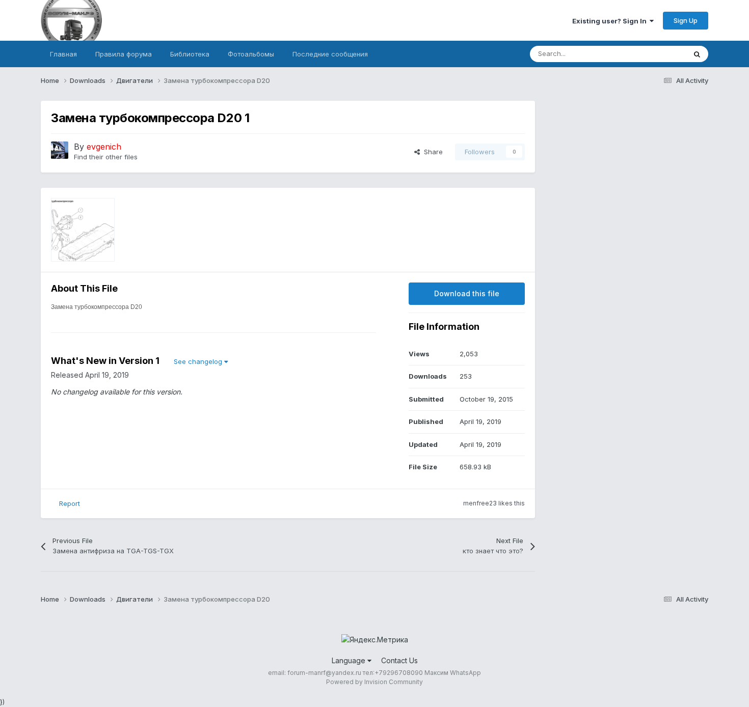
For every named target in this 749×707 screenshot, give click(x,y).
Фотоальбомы (251, 54)
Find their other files (106, 157)
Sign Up (686, 20)
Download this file (466, 293)
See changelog (199, 361)
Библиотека (189, 54)
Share (431, 152)
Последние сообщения (330, 54)
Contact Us (399, 660)
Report (69, 503)
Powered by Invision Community (374, 682)
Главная (63, 54)
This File (659, 54)
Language (349, 660)
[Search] (697, 54)
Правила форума (123, 54)
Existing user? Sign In (611, 21)
